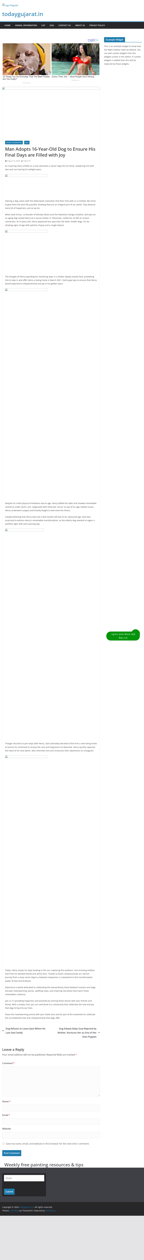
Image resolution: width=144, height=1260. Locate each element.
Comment (8, 1063)
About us (80, 25)
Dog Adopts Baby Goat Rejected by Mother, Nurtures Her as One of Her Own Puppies (77, 1032)
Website (6, 1128)
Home (7, 25)
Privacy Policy (97, 25)
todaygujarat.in (22, 14)
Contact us (64, 25)
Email (6, 1115)
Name (6, 1101)
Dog (52, 25)
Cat (43, 25)
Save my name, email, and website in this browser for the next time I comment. (47, 1143)
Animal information (26, 25)
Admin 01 (27, 161)
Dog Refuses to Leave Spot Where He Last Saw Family (25, 1030)
